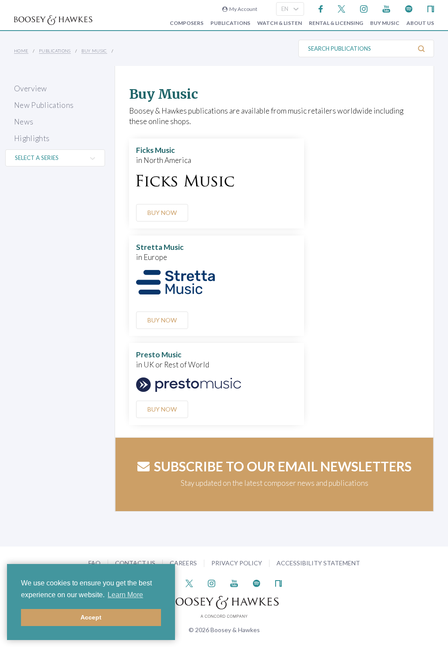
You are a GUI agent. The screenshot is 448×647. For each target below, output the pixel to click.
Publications (230, 23)
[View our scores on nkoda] (430, 8)
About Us (420, 23)
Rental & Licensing (336, 23)
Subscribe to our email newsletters (283, 466)
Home (21, 50)
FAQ (94, 563)
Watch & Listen (279, 23)
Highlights (31, 138)
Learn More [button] (125, 595)
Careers (183, 563)
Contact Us (135, 563)
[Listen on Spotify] (409, 8)
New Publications (44, 105)
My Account (242, 9)
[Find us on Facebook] (320, 8)
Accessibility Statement (318, 563)
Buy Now (162, 212)
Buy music (384, 23)
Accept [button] (91, 617)
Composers (186, 23)
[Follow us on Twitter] (341, 8)
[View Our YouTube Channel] (386, 8)
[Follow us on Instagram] (364, 8)
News (23, 121)
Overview (30, 88)
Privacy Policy (236, 563)
